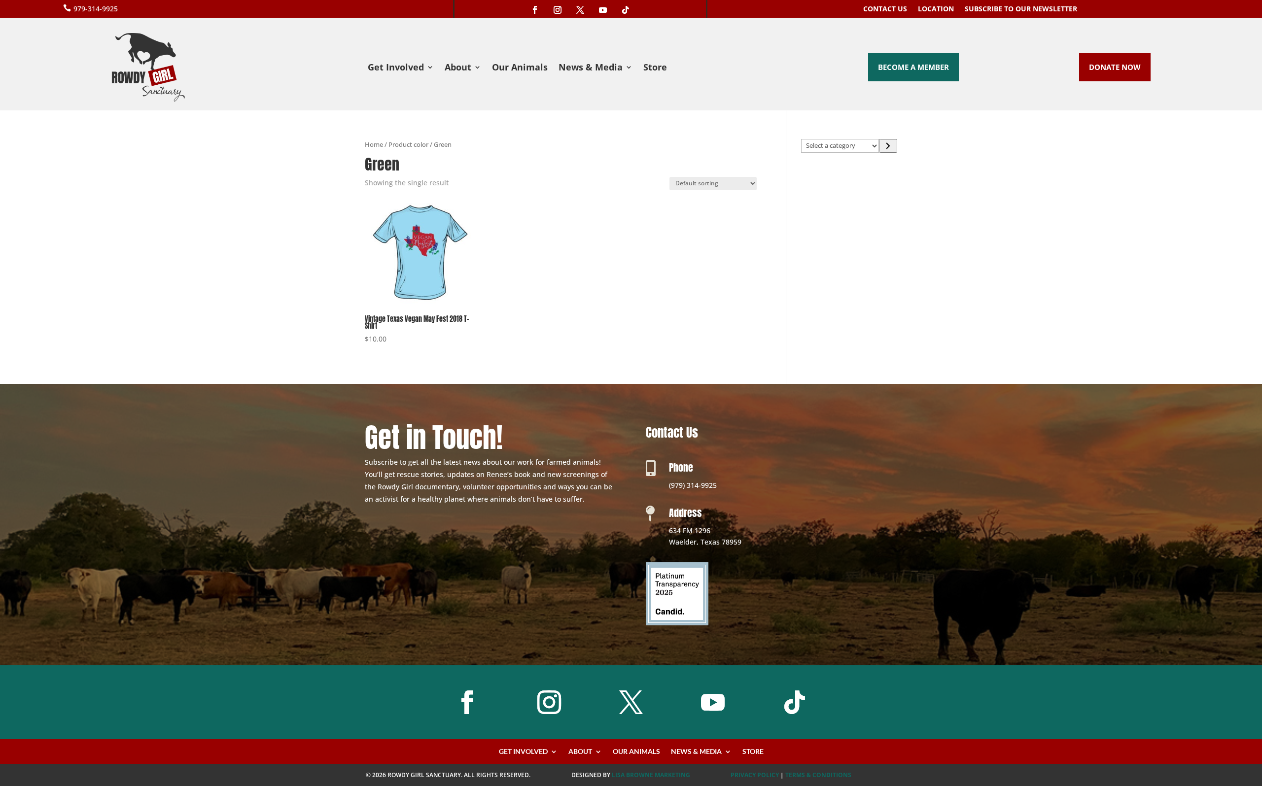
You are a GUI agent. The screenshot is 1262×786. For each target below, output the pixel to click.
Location (936, 9)
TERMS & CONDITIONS (818, 775)
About (458, 68)
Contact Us (885, 9)
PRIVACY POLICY (755, 775)
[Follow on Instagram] (557, 10)
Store (655, 68)
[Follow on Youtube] (603, 10)
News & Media (591, 68)
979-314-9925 (95, 8)
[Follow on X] (580, 10)
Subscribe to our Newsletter (1021, 9)
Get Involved (396, 68)
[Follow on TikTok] (625, 10)
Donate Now (1115, 67)
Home (374, 144)
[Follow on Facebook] (535, 10)
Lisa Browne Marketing (651, 775)
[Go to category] (888, 146)
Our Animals (520, 68)
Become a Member (913, 67)
